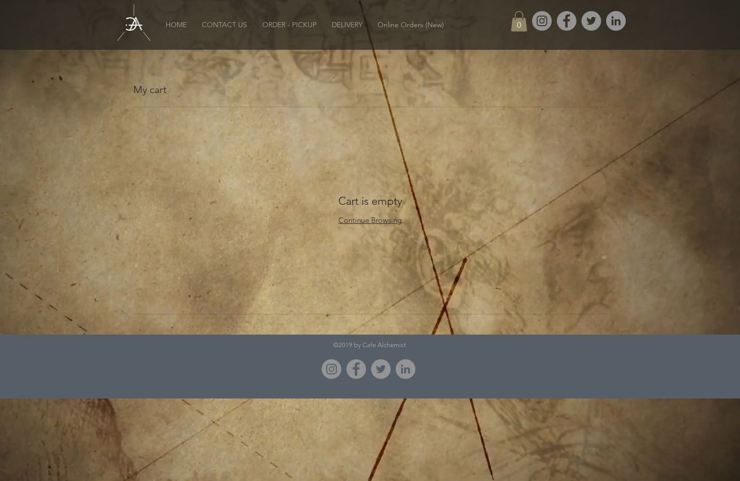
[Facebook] (566, 21)
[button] (519, 21)
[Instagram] (331, 369)
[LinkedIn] (616, 21)
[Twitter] (591, 21)
